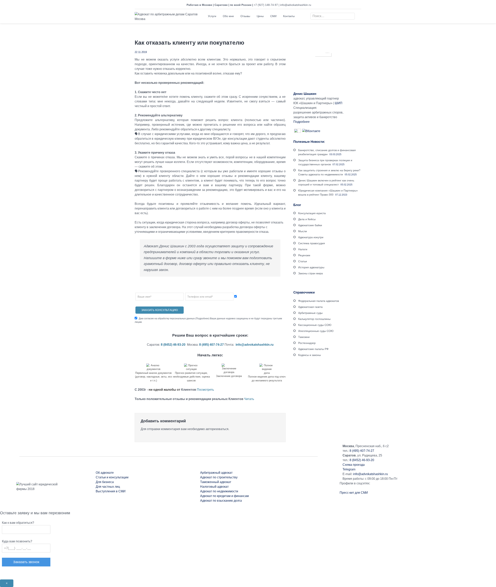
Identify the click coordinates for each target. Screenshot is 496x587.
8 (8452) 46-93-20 (362, 460)
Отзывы (245, 16)
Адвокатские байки (310, 225)
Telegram (349, 469)
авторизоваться (217, 429)
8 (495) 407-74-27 (362, 450)
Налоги (302, 249)
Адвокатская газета (310, 306)
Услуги (212, 16)
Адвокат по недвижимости (219, 491)
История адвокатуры (311, 267)
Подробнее (202, 318)
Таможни (304, 337)
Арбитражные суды (310, 312)
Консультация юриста (312, 213)
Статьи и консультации (112, 477)
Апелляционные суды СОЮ (315, 330)
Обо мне (228, 16)
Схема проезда (354, 464)
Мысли (302, 231)
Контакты (289, 16)
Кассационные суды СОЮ (314, 324)
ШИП (338, 103)
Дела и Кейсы (307, 219)
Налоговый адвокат (214, 486)
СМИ (273, 16)
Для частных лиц (108, 486)
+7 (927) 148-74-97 (266, 4)
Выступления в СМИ (111, 491)
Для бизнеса (105, 482)
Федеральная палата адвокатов (318, 300)
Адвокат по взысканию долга (221, 500)
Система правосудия (311, 243)
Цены (260, 16)
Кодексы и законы (309, 355)
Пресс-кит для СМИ (354, 492)
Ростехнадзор (307, 343)
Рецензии (304, 255)
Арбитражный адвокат (216, 472)
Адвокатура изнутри (310, 237)
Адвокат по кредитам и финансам (225, 496)
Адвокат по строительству (219, 477)
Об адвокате (105, 472)
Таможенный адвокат (215, 482)
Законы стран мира (310, 273)
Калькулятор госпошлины (314, 318)
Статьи (302, 261)
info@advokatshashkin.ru (295, 4)
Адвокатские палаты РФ (313, 349)
